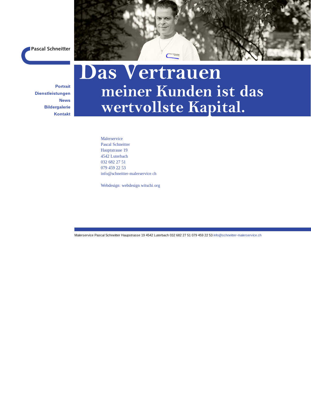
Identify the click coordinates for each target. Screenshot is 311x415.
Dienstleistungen (52, 93)
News (64, 100)
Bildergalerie (57, 107)
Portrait (62, 86)
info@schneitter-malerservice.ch (128, 173)
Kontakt (62, 113)
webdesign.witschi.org (141, 185)
